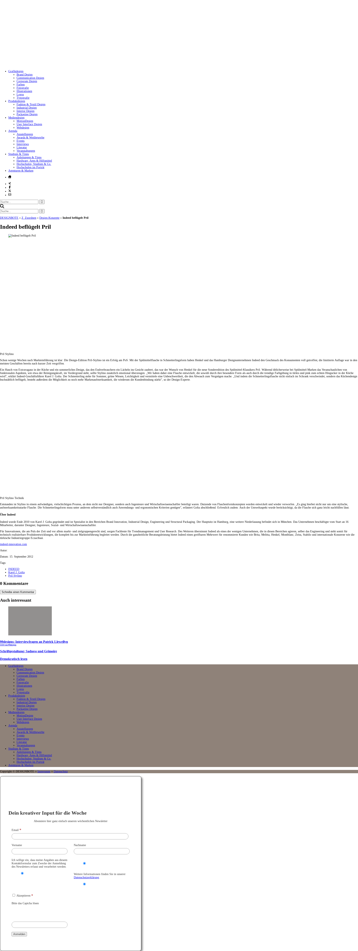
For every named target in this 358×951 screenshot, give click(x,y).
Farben (21, 84)
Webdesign (23, 127)
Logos (20, 94)
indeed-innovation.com (13, 544)
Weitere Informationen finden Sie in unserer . (100, 876)
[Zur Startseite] (62, 65)
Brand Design (25, 74)
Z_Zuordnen (29, 217)
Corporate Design (27, 81)
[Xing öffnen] (9, 183)
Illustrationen (24, 91)
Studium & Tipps (18, 154)
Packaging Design (27, 114)
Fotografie (23, 87)
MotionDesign (25, 121)
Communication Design (30, 77)
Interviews (23, 144)
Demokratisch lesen (13, 659)
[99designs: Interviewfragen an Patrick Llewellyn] (30, 634)
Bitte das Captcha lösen (25, 903)
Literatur (22, 147)
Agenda (12, 130)
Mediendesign (16, 117)
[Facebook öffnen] (9, 187)
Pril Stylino (15, 575)
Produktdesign (16, 101)
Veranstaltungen (26, 150)
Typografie (23, 97)
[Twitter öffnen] (9, 190)
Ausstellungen (25, 134)
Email (16, 830)
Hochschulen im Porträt (30, 167)
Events (20, 140)
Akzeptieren (24, 895)
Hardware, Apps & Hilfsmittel (34, 160)
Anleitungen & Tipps (29, 157)
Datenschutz (61, 771)
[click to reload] (32, 912)
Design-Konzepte (49, 217)
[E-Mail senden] (9, 194)
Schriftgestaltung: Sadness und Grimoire (28, 651)
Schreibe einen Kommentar (18, 592)
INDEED (13, 569)
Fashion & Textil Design (31, 104)
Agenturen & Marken (20, 170)
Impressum (43, 771)
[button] (2, 207)
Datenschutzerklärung (86, 877)
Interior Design (25, 111)
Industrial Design (27, 107)
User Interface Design (29, 124)
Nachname (80, 845)
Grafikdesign (15, 71)
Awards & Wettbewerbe (30, 137)
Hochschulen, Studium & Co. (34, 164)
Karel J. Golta (16, 572)
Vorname (17, 845)
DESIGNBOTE (9, 217)
